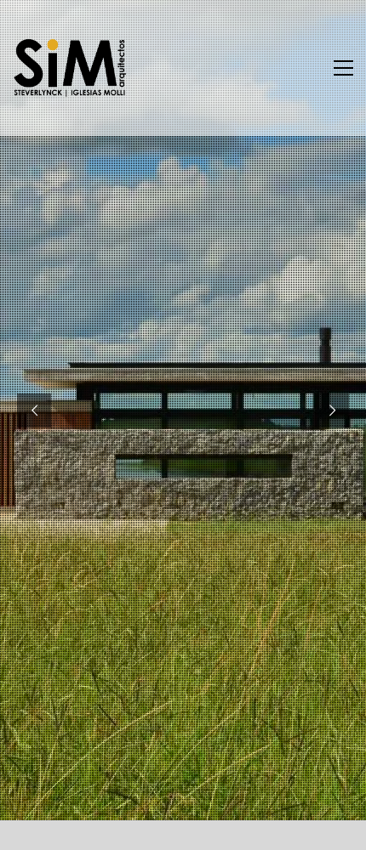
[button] (343, 68)
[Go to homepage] (70, 68)
